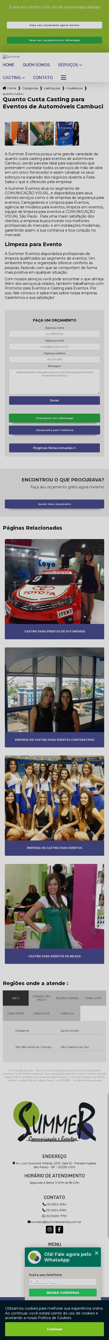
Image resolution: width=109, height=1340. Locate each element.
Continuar (54, 1329)
